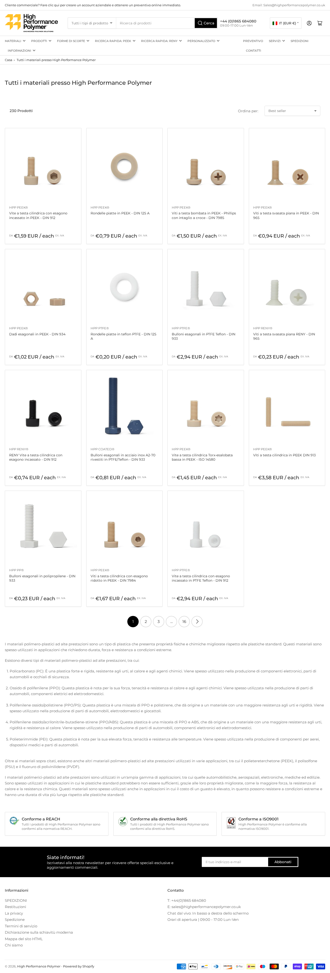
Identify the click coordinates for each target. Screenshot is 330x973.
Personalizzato (201, 41)
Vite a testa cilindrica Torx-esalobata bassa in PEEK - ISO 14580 (202, 457)
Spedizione (15, 919)
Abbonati (282, 862)
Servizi (275, 41)
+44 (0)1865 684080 (238, 21)
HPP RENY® (263, 328)
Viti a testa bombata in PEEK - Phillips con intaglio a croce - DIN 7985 (204, 215)
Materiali (13, 41)
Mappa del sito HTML (24, 939)
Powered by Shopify (78, 966)
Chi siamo (14, 945)
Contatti (253, 50)
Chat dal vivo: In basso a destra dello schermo (208, 913)
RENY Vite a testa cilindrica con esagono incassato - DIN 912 (35, 457)
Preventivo (253, 41)
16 (184, 621)
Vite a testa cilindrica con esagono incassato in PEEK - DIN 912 (38, 215)
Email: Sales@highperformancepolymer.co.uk (288, 5)
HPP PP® (16, 570)
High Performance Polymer (38, 966)
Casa (8, 60)
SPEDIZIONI (299, 41)
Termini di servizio (21, 926)
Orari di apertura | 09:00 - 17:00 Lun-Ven (203, 919)
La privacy (14, 913)
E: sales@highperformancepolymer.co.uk (204, 906)
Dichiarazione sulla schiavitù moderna (39, 932)
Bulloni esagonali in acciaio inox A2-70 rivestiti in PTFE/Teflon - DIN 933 (123, 457)
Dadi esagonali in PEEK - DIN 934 (37, 334)
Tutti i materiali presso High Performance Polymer (56, 60)
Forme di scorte (71, 41)
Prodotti (39, 41)
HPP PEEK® (18, 207)
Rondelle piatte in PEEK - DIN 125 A (120, 213)
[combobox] (167, 23)
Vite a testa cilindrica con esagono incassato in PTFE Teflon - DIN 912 (201, 578)
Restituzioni (15, 906)
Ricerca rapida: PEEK (113, 41)
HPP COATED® (103, 449)
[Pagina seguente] (197, 621)
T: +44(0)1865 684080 (186, 900)
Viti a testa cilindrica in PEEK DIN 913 (284, 455)
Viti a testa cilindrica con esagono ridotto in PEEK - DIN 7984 (119, 578)
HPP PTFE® (100, 328)
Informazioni (19, 50)
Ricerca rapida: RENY (159, 41)
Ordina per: (248, 111)
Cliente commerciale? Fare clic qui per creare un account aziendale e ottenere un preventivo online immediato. (93, 5)
